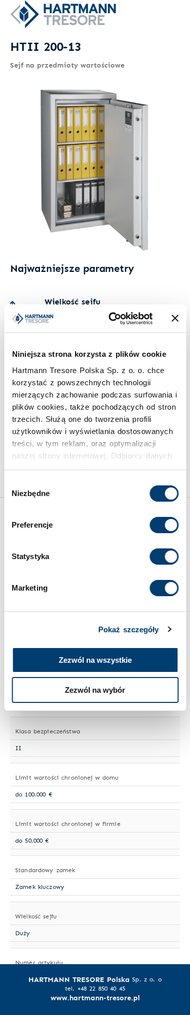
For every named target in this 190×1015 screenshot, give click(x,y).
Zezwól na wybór (95, 690)
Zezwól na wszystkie (95, 660)
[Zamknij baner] (174, 318)
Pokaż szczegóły (128, 629)
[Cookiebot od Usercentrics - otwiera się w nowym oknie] (113, 318)
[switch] (163, 525)
